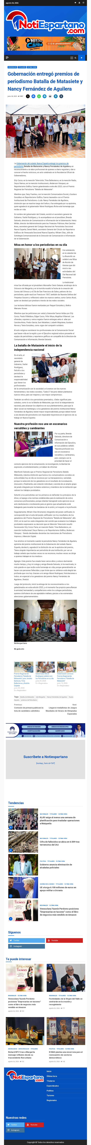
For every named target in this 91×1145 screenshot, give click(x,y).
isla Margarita (40, 697)
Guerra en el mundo (47, 861)
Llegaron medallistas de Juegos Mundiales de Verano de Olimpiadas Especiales (61, 709)
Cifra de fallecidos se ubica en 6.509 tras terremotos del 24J (23, 819)
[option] (45, 819)
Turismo (50, 1095)
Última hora (31, 67)
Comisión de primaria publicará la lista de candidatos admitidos (28, 708)
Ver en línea (81, 58)
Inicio (49, 1071)
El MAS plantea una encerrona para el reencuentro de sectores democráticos (66, 1031)
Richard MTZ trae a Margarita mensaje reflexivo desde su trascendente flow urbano (25, 1031)
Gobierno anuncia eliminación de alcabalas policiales (23, 842)
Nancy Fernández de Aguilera (57, 697)
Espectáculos (24, 1049)
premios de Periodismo (29, 700)
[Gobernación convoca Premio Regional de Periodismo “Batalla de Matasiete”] (66, 667)
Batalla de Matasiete (27, 697)
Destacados (12, 1049)
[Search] (75, 58)
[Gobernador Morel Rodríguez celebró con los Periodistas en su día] (45, 667)
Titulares (21, 67)
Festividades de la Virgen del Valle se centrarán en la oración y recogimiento (23, 910)
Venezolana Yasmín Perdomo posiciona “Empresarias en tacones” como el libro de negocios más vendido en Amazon (23, 887)
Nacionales (44, 815)
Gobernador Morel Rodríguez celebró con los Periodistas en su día (45, 676)
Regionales (12, 67)
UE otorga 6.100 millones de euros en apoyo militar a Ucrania (23, 864)
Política (43, 838)
